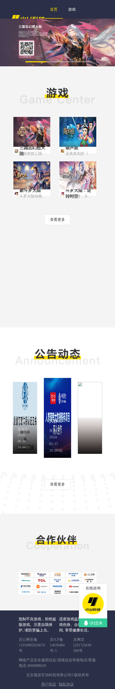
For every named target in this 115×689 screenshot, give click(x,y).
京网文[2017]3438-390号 (82, 645)
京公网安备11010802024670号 (32, 645)
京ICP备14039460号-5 (57, 645)
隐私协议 (66, 684)
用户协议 (48, 684)
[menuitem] (54, 9)
